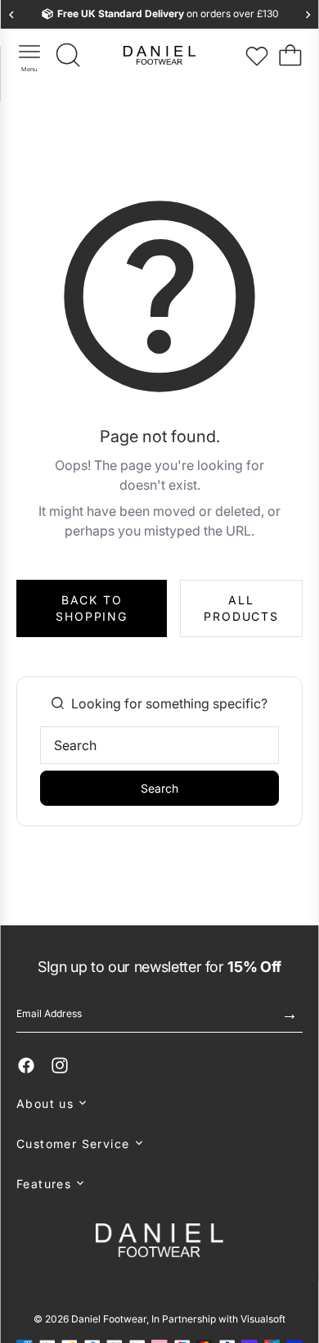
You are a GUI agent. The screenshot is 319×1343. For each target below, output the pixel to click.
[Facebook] (26, 1065)
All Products (241, 608)
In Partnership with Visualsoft (218, 1319)
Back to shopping (91, 608)
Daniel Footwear (108, 1319)
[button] (159, 1103)
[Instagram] (60, 1065)
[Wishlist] (257, 56)
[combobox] (159, 745)
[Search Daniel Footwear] (69, 56)
